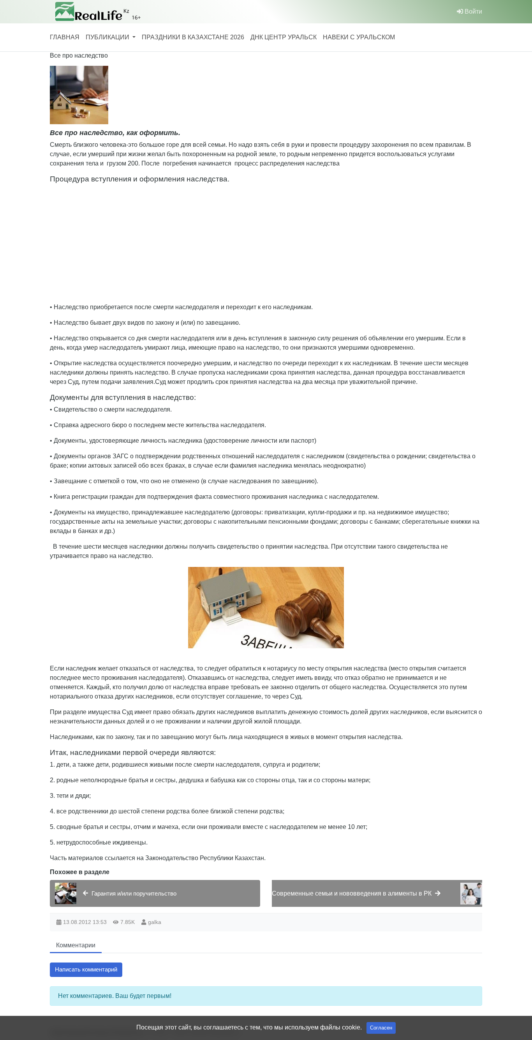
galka (154, 922)
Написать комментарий (86, 969)
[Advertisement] (283, 241)
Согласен (381, 1028)
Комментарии (75, 945)
